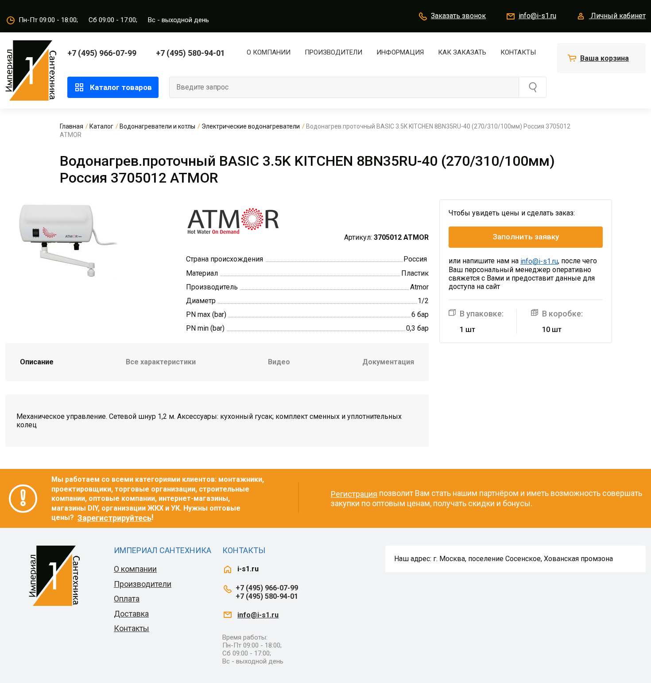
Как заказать (462, 52)
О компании (269, 52)
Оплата (127, 598)
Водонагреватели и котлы (157, 126)
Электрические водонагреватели (251, 126)
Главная (71, 126)
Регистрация (354, 494)
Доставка (131, 613)
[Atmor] (233, 220)
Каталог (101, 126)
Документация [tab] (388, 362)
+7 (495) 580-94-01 (190, 53)
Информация (400, 52)
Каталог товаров (121, 87)
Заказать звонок (458, 16)
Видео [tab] (279, 362)
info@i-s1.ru (537, 16)
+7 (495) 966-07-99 (101, 53)
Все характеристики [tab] (161, 362)
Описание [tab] (37, 362)
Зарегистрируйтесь (114, 518)
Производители (333, 52)
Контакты (518, 52)
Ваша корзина (604, 58)
